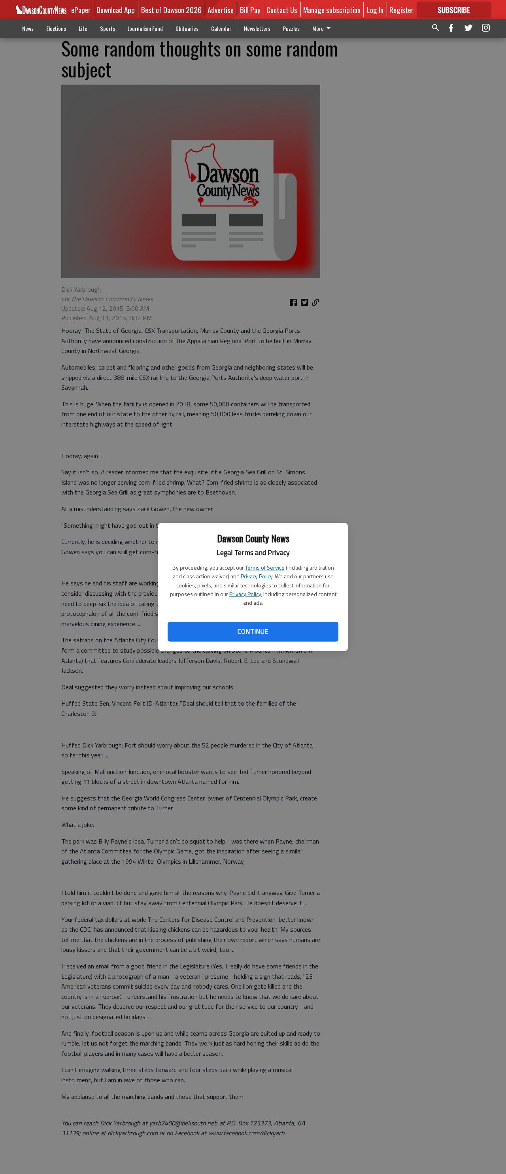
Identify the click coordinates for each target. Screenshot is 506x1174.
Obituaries (187, 28)
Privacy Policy (256, 576)
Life (83, 28)
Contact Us (281, 9)
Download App (115, 9)
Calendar (221, 28)
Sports (107, 28)
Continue (253, 631)
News (28, 28)
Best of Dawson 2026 (171, 9)
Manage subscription (332, 9)
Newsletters (257, 28)
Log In (375, 9)
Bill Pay (250, 9)
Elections (56, 28)
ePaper (81, 9)
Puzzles (291, 28)
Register (401, 9)
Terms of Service (265, 567)
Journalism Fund (145, 28)
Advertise (221, 9)
